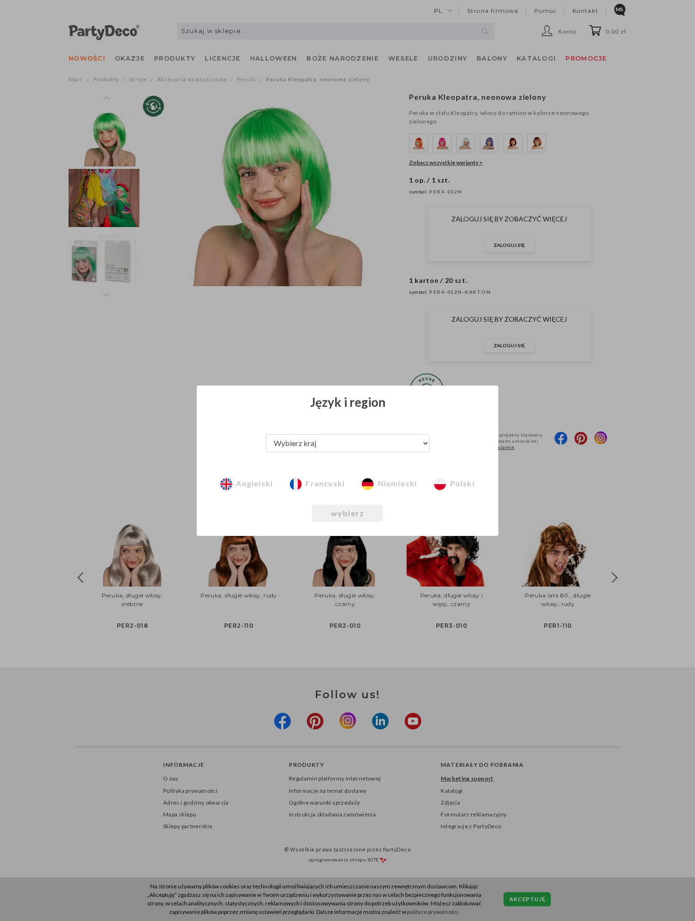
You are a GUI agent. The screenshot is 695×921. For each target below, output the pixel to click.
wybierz (348, 513)
